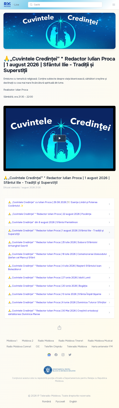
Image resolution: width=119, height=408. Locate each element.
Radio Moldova (46, 340)
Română (46, 401)
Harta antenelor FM (102, 346)
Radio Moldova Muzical (100, 340)
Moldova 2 (27, 340)
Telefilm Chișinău (53, 346)
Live (16, 4)
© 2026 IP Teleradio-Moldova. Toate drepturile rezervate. (59, 395)
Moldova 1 (12, 340)
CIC (38, 346)
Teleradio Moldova (77, 346)
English (73, 401)
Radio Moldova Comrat (19, 346)
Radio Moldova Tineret (70, 340)
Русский (60, 401)
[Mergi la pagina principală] (7, 5)
